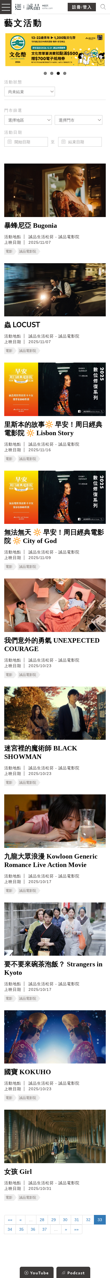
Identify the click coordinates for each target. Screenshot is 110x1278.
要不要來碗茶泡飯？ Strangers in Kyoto (53, 968)
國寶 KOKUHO (27, 1072)
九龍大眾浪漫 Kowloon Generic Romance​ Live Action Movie (51, 860)
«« (10, 1219)
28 (42, 1219)
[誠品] (34, 6)
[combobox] (29, 91)
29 (53, 1219)
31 (76, 1219)
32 (88, 1219)
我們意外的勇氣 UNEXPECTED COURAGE (52, 645)
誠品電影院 (27, 251)
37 (44, 1229)
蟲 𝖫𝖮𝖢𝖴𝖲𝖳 (22, 325)
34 (10, 1229)
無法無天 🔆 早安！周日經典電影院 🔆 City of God (54, 536)
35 (21, 1229)
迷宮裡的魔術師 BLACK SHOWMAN (40, 752)
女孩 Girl (18, 1171)
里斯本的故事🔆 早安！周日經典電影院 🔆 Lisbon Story (53, 429)
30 (65, 1219)
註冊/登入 (82, 7)
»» (76, 1229)
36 (33, 1229)
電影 (9, 251)
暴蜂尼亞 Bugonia (30, 225)
